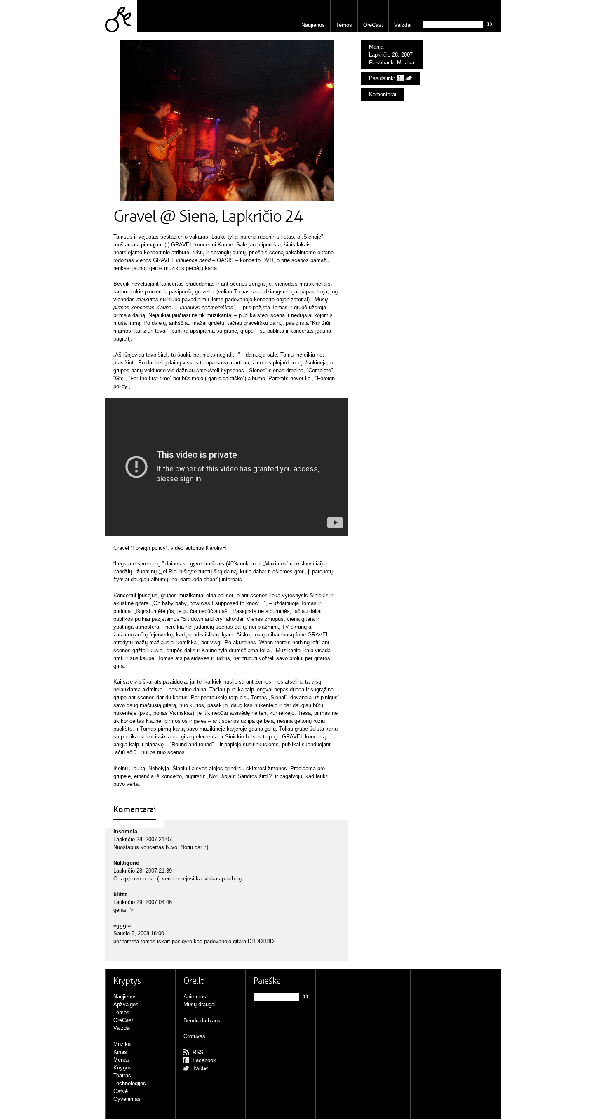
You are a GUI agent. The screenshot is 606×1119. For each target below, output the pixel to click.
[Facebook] (400, 78)
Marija (376, 47)
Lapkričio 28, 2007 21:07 (142, 839)
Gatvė (120, 1091)
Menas (121, 1060)
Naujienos (313, 25)
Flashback (381, 62)
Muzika (405, 62)
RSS (198, 1052)
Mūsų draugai (199, 1004)
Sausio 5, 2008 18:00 (138, 933)
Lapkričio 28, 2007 (391, 55)
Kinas (120, 1052)
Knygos (122, 1068)
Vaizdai (402, 25)
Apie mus (194, 997)
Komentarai (382, 94)
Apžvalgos (126, 1004)
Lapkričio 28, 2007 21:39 (142, 871)
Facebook (204, 1060)
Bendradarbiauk (202, 1020)
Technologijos (129, 1083)
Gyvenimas (127, 1099)
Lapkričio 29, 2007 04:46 (142, 902)
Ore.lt (121, 16)
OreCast (373, 25)
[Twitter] (408, 78)
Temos (344, 25)
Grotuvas (194, 1036)
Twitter (200, 1068)
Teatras (122, 1075)
